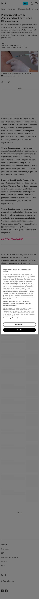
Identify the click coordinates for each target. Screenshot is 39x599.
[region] (19, 299)
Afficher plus (19, 324)
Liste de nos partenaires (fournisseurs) (14, 318)
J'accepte (19, 329)
